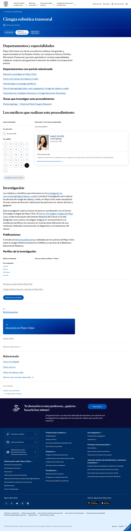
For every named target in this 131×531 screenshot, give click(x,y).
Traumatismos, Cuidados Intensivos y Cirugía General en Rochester (34, 93)
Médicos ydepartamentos (22, 32)
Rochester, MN (11, 134)
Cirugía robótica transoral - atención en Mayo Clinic (23, 289)
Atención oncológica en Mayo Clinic (20, 74)
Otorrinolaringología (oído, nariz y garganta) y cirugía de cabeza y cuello (36, 88)
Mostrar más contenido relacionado (17, 377)
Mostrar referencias (11, 347)
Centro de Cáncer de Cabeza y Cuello (20, 78)
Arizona (5, 266)
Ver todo (6, 275)
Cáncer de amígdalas (11, 362)
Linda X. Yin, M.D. (57, 136)
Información (9, 32)
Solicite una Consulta (13, 25)
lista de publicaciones (26, 239)
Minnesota (6, 272)
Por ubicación (7, 129)
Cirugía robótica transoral (27, 19)
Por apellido (7, 139)
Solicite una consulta (13, 297)
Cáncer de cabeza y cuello (13, 372)
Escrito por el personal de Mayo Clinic (18, 284)
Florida (5, 269)
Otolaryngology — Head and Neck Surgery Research (27, 104)
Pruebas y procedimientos (14, 12)
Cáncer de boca (9, 367)
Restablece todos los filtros (14, 178)
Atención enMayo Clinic (35, 32)
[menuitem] (9, 32)
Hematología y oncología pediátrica (19, 83)
